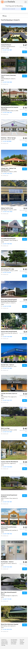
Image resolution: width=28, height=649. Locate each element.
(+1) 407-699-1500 (7, 243)
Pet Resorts (13, 641)
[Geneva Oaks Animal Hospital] (14, 321)
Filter (5, 16)
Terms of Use (4, 641)
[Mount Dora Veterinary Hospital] (14, 614)
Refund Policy (4, 644)
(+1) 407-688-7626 (7, 533)
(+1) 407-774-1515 (7, 599)
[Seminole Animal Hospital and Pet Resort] (14, 483)
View (24, 52)
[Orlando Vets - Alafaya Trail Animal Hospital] (14, 158)
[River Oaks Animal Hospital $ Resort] (14, 582)
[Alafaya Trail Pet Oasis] (14, 193)
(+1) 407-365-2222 (7, 173)
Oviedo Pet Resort (6, 45)
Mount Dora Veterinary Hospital (9, 624)
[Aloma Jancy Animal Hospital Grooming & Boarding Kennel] (14, 289)
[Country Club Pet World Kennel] (14, 450)
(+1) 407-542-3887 (7, 50)
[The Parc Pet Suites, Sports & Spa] (14, 383)
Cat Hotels (13, 644)
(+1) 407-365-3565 (7, 82)
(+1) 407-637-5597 (7, 431)
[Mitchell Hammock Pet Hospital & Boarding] (14, 97)
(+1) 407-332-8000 (7, 466)
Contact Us (3, 639)
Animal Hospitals (22, 641)
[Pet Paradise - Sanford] (14, 550)
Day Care (22, 639)
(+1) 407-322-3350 (7, 566)
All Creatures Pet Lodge (7, 269)
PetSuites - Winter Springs (8, 138)
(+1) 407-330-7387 (7, 501)
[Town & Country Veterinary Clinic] (14, 65)
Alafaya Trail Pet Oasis (7, 208)
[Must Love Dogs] (14, 416)
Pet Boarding (14, 639)
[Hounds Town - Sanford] (14, 353)
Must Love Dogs (5, 428)
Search (23, 9)
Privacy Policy (4, 642)
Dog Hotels (13, 642)
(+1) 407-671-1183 (7, 306)
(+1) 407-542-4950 (7, 211)
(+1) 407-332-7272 (7, 400)
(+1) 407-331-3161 (7, 272)
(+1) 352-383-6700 (7, 629)
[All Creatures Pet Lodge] (14, 258)
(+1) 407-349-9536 (7, 336)
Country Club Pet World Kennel (9, 461)
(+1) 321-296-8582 (7, 141)
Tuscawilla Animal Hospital (8, 238)
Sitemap (3, 645)
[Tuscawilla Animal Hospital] (14, 228)
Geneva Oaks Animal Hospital (9, 331)
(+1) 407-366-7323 (7, 112)
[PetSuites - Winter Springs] (14, 127)
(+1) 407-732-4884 (7, 368)
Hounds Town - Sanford (7, 365)
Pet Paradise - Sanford (7, 561)
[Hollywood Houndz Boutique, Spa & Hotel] (14, 516)
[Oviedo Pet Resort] (14, 33)
